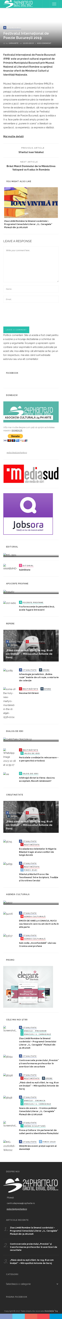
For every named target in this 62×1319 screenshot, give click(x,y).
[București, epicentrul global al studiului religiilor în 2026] (7, 902)
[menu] (54, 4)
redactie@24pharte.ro (17, 452)
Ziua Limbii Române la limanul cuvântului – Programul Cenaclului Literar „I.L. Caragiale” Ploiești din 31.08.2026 (28, 224)
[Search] (46, 4)
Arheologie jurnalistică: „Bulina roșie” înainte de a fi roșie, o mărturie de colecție (39, 677)
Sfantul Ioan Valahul (31, 152)
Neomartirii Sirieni (29, 693)
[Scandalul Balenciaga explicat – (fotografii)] (9, 555)
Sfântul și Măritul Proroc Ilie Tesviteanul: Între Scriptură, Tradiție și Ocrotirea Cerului (38, 877)
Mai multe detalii (13, 136)
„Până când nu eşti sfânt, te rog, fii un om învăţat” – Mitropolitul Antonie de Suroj (29, 654)
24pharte (14, 43)
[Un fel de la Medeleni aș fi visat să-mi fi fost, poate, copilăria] (8, 591)
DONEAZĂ (17, 430)
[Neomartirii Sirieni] (10, 703)
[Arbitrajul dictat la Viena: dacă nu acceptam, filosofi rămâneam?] (6, 774)
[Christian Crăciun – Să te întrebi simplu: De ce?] (17, 739)
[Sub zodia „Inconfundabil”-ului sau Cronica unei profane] (7, 935)
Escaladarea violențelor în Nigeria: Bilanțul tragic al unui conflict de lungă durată (38, 852)
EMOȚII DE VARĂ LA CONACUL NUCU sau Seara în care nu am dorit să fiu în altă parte (39, 923)
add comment (44, 43)
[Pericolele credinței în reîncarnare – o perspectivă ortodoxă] (10, 757)
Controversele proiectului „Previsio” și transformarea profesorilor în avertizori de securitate (39, 1063)
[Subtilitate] (10, 567)
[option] (31, 208)
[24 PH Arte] (18, 3)
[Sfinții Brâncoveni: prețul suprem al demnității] (10, 1146)
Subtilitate (24, 570)
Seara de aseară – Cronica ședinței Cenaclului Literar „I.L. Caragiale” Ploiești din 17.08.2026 (38, 1111)
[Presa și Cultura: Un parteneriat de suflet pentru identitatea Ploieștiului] (10, 1124)
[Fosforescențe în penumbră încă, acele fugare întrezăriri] (9, 602)
